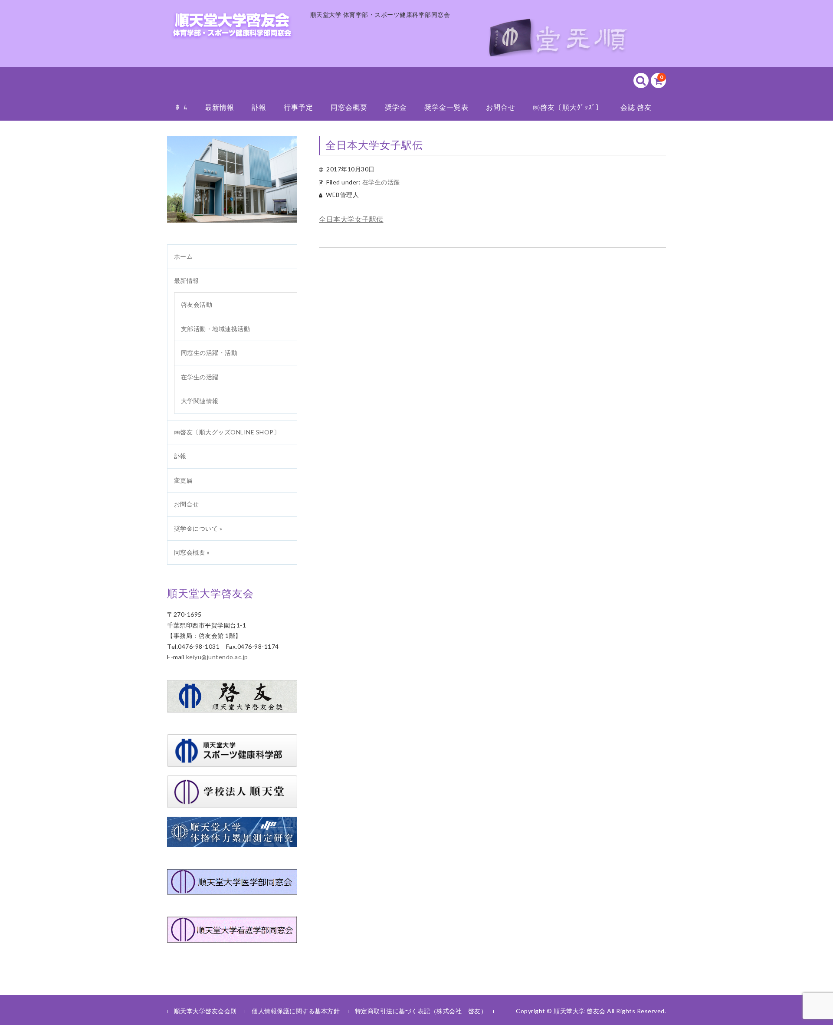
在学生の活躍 (381, 182)
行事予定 (298, 107)
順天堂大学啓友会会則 (205, 1011)
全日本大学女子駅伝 (351, 219)
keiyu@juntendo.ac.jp (217, 656)
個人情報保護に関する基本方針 (296, 1011)
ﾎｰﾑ (181, 107)
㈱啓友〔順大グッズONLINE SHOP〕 (227, 432)
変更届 (183, 480)
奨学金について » (198, 528)
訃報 (259, 107)
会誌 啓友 (636, 107)
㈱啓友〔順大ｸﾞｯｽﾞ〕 (568, 107)
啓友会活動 (197, 304)
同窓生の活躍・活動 (209, 352)
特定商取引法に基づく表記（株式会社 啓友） (421, 1011)
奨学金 (396, 107)
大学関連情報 (200, 400)
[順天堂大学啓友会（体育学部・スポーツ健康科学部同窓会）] (232, 28)
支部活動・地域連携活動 (215, 328)
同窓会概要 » (192, 552)
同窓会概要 (349, 107)
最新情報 (219, 107)
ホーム (183, 256)
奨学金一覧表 (446, 107)
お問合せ (500, 107)
